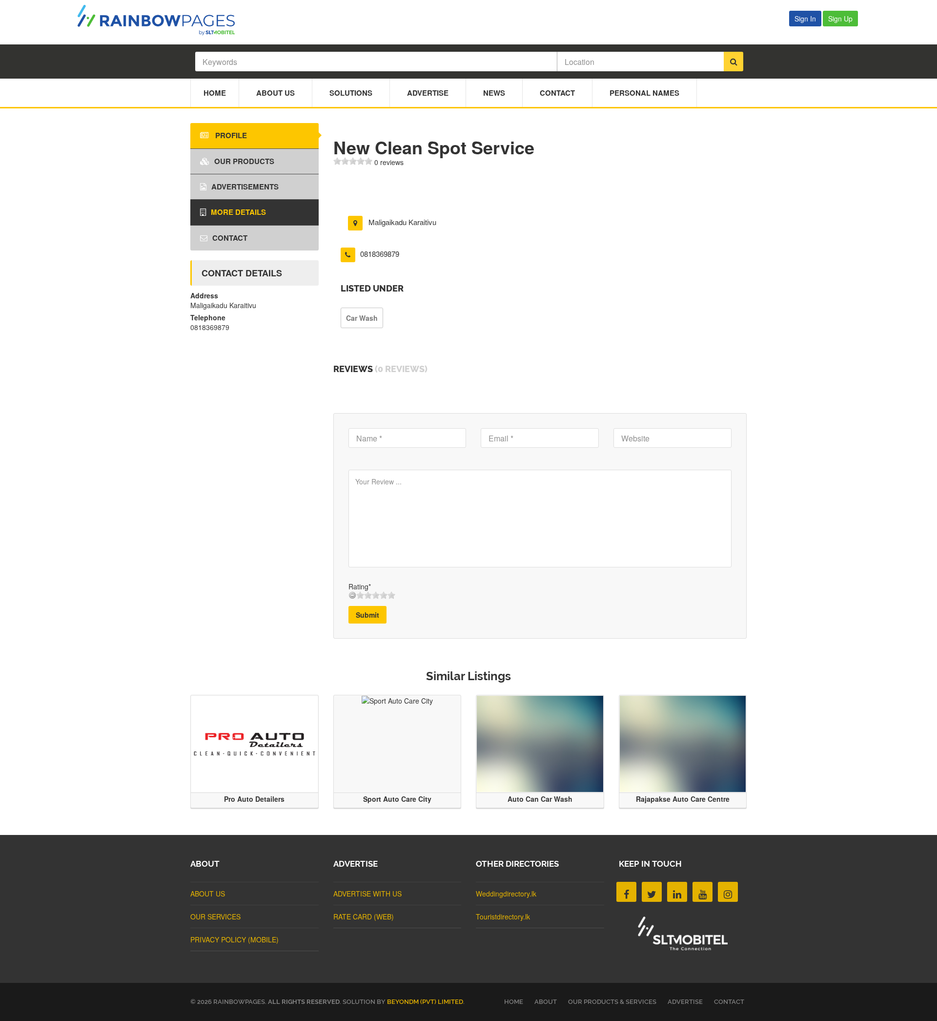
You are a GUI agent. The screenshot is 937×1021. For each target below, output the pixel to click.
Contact (557, 92)
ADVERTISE (685, 1001)
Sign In (805, 18)
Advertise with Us (367, 893)
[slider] (352, 161)
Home (215, 92)
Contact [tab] (229, 237)
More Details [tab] (238, 212)
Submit (367, 615)
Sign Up (840, 18)
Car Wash (362, 318)
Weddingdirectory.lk (506, 893)
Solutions (350, 92)
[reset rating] (352, 595)
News (494, 92)
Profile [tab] (230, 135)
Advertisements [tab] (245, 186)
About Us (275, 92)
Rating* (359, 586)
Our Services (215, 916)
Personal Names (644, 92)
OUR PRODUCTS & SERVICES (612, 1001)
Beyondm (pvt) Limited (425, 1001)
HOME (513, 1001)
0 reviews (389, 162)
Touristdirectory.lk (503, 916)
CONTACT (729, 1001)
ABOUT (545, 1001)
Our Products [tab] (244, 161)
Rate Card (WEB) (363, 916)
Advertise (427, 92)
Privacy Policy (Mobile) (234, 939)
